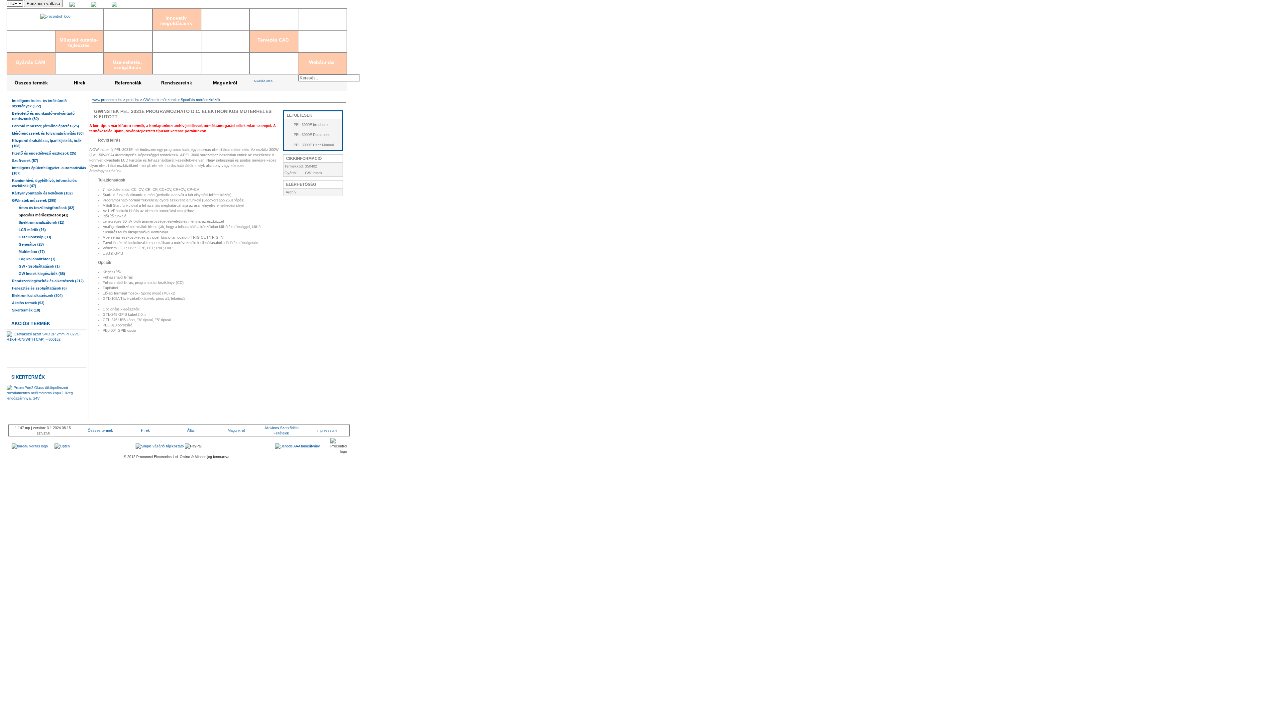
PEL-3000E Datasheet (312, 135)
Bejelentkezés (279, 4)
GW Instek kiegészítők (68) (42, 274)
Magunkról (225, 82)
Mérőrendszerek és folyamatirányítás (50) (48, 133)
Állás (191, 430)
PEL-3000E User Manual (314, 145)
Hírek (79, 82)
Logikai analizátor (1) (37, 259)
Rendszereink (176, 82)
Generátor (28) (31, 244)
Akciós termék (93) (28, 303)
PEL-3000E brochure (311, 125)
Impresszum (326, 430)
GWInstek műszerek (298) (34, 200)
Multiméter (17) (32, 252)
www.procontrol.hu (107, 100)
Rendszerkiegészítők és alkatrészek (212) (48, 281)
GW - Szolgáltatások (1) (39, 266)
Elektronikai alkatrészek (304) (37, 296)
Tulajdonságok (111, 180)
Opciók (104, 262)
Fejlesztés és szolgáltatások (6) (39, 288)
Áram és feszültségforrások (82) (46, 208)
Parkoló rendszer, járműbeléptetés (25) (45, 126)
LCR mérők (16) (32, 230)
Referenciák (128, 82)
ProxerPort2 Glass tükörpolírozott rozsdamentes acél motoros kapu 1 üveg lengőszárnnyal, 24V (40, 393)
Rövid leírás (109, 140)
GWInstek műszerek (160, 100)
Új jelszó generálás (331, 4)
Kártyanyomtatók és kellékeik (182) (42, 193)
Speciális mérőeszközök (200, 100)
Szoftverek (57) (25, 161)
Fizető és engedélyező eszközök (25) (44, 153)
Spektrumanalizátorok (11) (41, 222)
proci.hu (132, 100)
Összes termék (31, 82)
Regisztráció (303, 4)
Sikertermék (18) (26, 310)
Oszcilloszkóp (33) (35, 237)
